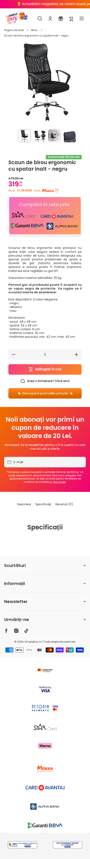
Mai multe (59, 482)
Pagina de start (14, 30)
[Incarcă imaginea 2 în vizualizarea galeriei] (39, 135)
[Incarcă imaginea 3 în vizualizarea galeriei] (54, 135)
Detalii (22, 843)
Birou (34, 30)
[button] (71, 18)
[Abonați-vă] (80, 462)
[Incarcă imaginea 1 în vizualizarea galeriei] (24, 135)
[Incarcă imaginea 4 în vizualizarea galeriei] (69, 135)
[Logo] (11, 18)
